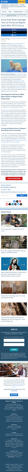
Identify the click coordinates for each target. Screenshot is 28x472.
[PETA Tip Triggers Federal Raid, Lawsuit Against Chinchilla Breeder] (14, 246)
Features (4, 11)
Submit (14, 349)
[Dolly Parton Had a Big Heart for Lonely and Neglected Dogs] (14, 291)
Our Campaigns (17, 426)
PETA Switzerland (18, 453)
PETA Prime (19, 418)
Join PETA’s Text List (18, 419)
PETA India (8, 455)
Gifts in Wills (7, 444)
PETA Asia (20, 455)
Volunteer (13, 418)
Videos (10, 11)
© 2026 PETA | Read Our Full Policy (11, 464)
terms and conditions (13, 354)
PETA (4, 189)
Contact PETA (8, 421)
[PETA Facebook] (14, 201)
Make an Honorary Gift (10, 443)
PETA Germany (19, 452)
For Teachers (14, 429)
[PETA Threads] (21, 204)
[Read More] (14, 380)
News (5, 14)
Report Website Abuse (10, 470)
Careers (16, 415)
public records (6, 110)
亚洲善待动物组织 (11, 456)
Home (2, 14)
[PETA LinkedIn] (12, 204)
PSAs (21, 433)
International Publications (17, 421)
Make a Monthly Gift (9, 441)
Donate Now (9, 440)
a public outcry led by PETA (16, 43)
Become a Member (17, 440)
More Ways (14, 447)
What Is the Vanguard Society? (17, 444)
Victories (8, 418)
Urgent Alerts (10, 426)
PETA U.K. (7, 452)
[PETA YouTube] (7, 204)
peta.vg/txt (21, 191)
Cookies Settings (19, 470)
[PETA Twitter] (17, 201)
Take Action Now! (14, 178)
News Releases (16, 433)
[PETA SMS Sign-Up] (10, 204)
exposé (3, 115)
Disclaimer (8, 467)
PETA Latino (18, 456)
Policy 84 (22, 81)
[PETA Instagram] (20, 201)
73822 (8, 189)
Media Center (8, 433)
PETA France (13, 452)
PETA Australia (14, 455)
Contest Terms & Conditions (16, 465)
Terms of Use (17, 468)
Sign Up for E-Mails (9, 419)
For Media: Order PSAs (9, 435)
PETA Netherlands (9, 453)
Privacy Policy (10, 468)
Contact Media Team (19, 435)
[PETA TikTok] (15, 204)
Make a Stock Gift (19, 443)
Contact (7, 465)
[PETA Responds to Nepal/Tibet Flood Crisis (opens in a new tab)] (14, 224)
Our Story (12, 415)
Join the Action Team (11, 427)
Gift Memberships (18, 446)
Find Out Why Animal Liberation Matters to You (14, 416)
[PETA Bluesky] (18, 204)
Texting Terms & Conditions (16, 467)
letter (19, 74)
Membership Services (9, 446)
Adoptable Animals (18, 11)
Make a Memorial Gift (18, 441)
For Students (18, 427)
